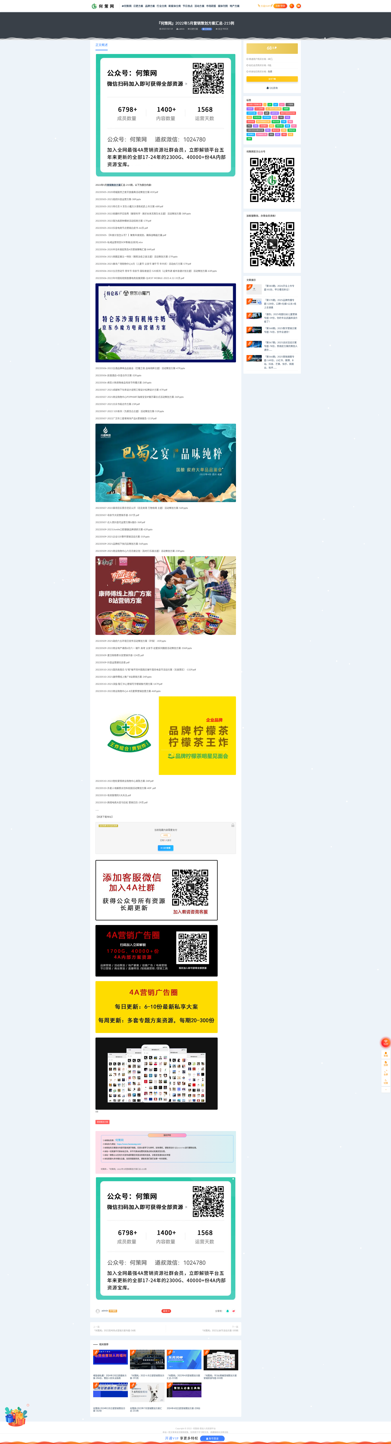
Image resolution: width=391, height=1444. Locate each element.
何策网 (128, 6)
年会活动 (257, 117)
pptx (281, 104)
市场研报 (211, 6)
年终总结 (267, 117)
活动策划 (264, 126)
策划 (267, 130)
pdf (270, 104)
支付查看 (167, 848)
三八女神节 (259, 109)
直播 (287, 126)
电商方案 (279, 126)
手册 (281, 117)
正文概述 (101, 45)
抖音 (287, 117)
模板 (290, 121)
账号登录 (213, 1438)
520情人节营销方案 (254, 104)
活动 (255, 126)
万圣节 (250, 109)
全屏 (386, 1075)
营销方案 (292, 130)
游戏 (271, 126)
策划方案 (276, 130)
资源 (284, 134)
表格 (271, 134)
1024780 (181, 1148)
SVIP (386, 1044)
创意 (260, 113)
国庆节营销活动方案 (288, 113)
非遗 (290, 134)
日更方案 (138, 6)
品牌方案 (150, 6)
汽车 (249, 126)
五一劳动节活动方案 (273, 109)
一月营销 (290, 104)
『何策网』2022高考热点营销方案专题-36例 (114, 1331)
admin (105, 1310)
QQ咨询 (273, 88)
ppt (275, 104)
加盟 (386, 1065)
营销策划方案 (114, 185)
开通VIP (172, 1438)
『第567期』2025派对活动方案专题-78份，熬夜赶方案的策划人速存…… (281, 346)
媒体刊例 (223, 6)
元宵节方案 (251, 113)
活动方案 (199, 6)
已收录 (208, 29)
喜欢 (166, 1311)
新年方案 (276, 121)
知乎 (293, 126)
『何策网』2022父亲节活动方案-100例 (219, 1331)
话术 (277, 134)
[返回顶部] (385, 1090)
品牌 (266, 113)
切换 (386, 1083)
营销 (283, 130)
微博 (274, 117)
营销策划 (251, 134)
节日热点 (188, 6)
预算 (249, 139)
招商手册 (251, 121)
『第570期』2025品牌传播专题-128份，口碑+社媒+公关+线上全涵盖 (280, 304)
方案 (283, 121)
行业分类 (162, 6)
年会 (249, 117)
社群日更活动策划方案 (255, 130)
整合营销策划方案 (263, 121)
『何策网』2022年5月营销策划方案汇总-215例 (127, 1169)
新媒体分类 (174, 6)
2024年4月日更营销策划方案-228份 (183, 1408)
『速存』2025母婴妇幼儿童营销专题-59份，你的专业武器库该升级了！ (281, 318)
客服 (386, 1056)
